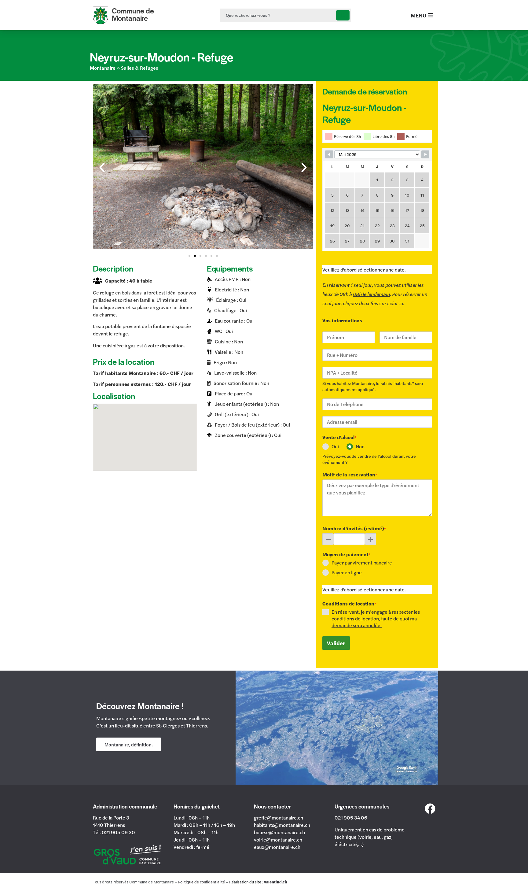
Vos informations (342, 320)
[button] (102, 167)
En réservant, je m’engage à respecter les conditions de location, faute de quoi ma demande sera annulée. (376, 618)
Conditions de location (349, 603)
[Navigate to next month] (425, 154)
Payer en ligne (347, 572)
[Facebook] (430, 808)
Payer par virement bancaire (362, 562)
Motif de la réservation (349, 474)
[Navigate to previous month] (329, 154)
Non (360, 446)
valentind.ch (275, 882)
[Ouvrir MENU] (430, 15)
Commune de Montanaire (133, 14)
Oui (335, 446)
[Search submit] (343, 15)
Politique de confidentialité (201, 882)
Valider (336, 643)
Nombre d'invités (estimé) (354, 528)
